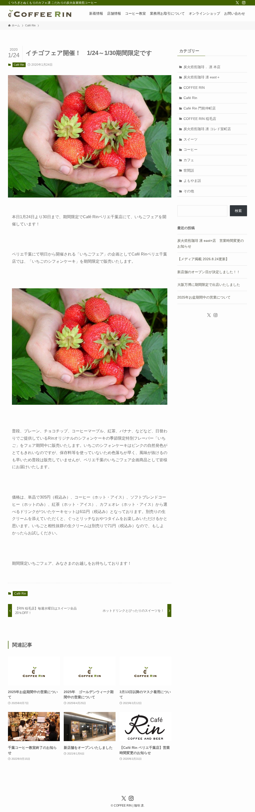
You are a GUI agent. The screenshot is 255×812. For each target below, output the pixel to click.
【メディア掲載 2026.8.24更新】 (203, 259)
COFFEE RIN (194, 88)
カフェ (189, 160)
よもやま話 (192, 181)
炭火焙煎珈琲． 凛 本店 (202, 67)
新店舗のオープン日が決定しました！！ (208, 272)
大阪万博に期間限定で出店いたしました (208, 285)
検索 (238, 211)
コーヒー (190, 150)
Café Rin (19, 64)
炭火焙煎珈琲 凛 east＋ (202, 77)
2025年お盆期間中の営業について (204, 297)
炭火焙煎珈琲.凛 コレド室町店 (207, 129)
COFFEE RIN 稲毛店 (200, 119)
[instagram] (244, 2)
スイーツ (190, 139)
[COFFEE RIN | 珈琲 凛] (40, 13)
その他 (189, 191)
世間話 (189, 170)
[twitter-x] (237, 2)
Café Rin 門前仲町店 (200, 108)
